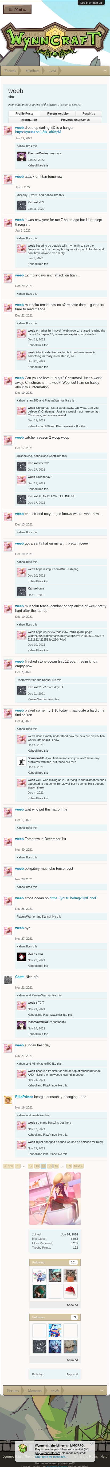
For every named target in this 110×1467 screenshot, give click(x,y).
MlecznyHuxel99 (27, 195)
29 (69, 1166)
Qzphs (32, 953)
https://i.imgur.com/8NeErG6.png (57, 569)
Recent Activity (58, 113)
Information (29, 119)
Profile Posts (24, 113)
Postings (88, 113)
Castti (52, 455)
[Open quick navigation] (105, 71)
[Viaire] (70, 1346)
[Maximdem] (55, 1276)
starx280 (32, 400)
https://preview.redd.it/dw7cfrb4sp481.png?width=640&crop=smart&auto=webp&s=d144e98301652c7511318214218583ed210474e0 (66, 635)
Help (103, 1456)
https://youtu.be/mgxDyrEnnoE (73, 898)
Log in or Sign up (91, 2)
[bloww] (70, 1276)
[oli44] (39, 1330)
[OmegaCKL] (39, 1276)
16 (56, 1166)
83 (74, 1317)
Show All (72, 1304)
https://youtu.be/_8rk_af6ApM (38, 132)
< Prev (8, 1166)
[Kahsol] (39, 1346)
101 (73, 1262)
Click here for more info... (51, 1456)
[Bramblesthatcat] (39, 1291)
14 (43, 1166)
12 (30, 1166)
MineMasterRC (41, 1063)
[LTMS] (55, 1330)
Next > (78, 1166)
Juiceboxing (24, 455)
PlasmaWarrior (38, 153)
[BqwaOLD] (55, 1291)
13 (37, 1166)
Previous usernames (75, 119)
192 (75, 1247)
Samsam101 (36, 758)
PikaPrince (50, 1085)
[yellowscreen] (70, 1291)
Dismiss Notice (91, 1444)
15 (50, 1166)
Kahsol (21, 146)
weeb (19, 128)
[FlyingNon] (55, 1346)
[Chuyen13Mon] (70, 1330)
